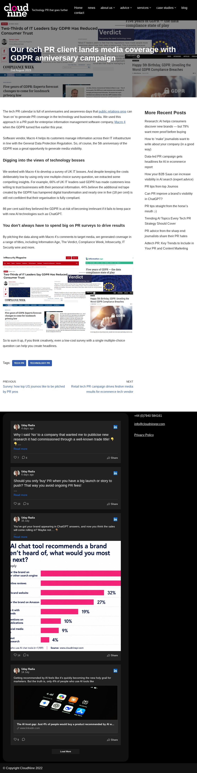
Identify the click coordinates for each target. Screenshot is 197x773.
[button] (114, 7)
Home (78, 7)
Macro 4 (119, 122)
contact (79, 12)
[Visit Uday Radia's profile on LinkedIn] (17, 427)
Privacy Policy (144, 435)
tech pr (19, 363)
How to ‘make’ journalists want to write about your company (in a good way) (169, 144)
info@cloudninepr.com (149, 424)
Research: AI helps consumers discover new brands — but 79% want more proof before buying (167, 126)
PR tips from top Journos (161, 186)
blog (184, 7)
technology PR (40, 363)
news (91, 7)
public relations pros (112, 111)
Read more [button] (20, 448)
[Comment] (22, 740)
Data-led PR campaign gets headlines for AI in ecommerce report (165, 161)
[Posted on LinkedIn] (115, 427)
